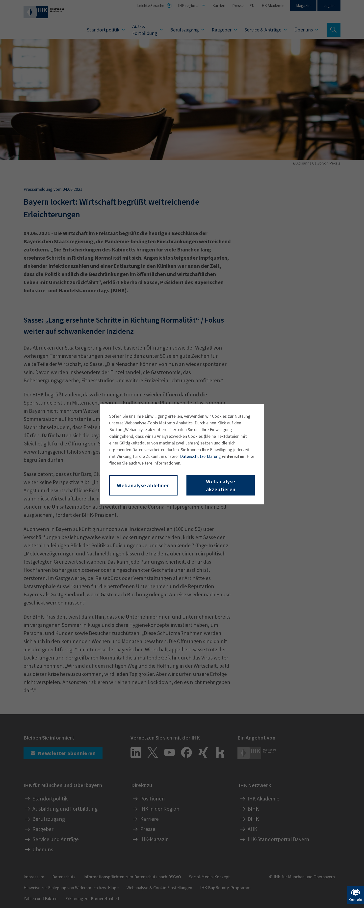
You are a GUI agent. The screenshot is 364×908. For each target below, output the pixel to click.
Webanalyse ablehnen (143, 485)
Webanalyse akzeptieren (220, 485)
